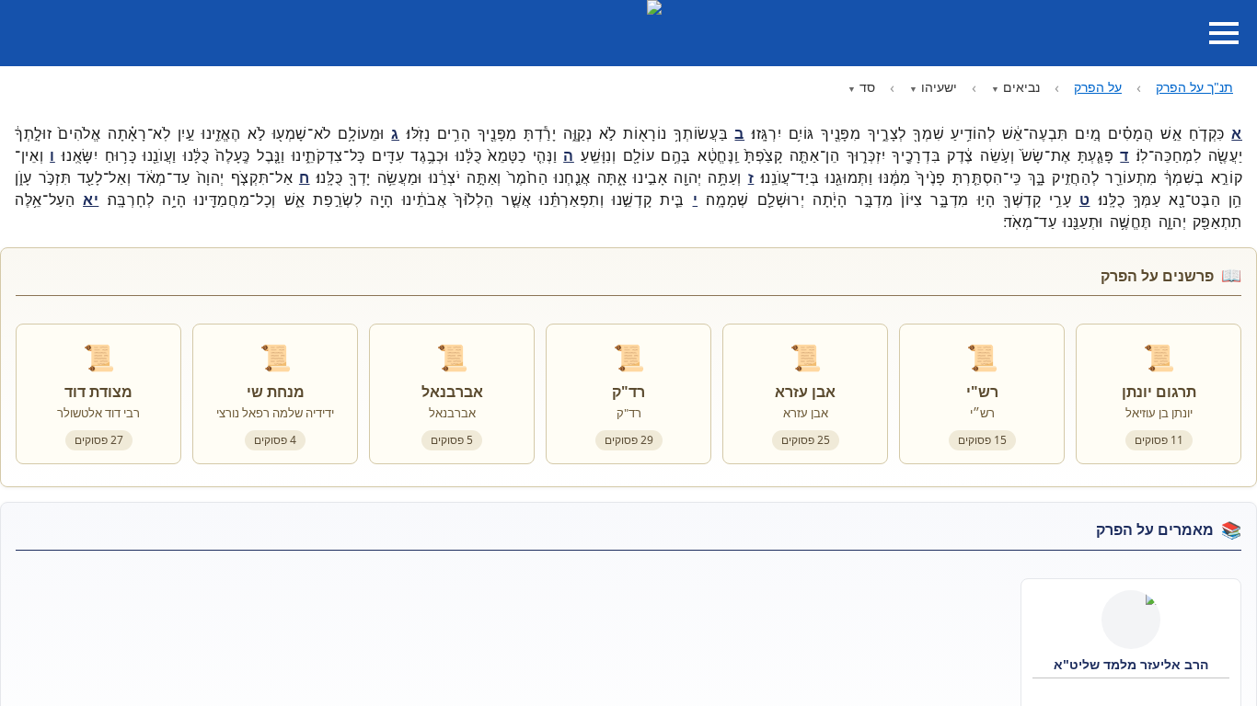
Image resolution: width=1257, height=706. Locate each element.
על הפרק (1098, 87)
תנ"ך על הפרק (1194, 87)
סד (867, 87)
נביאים (1021, 87)
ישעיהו (939, 87)
